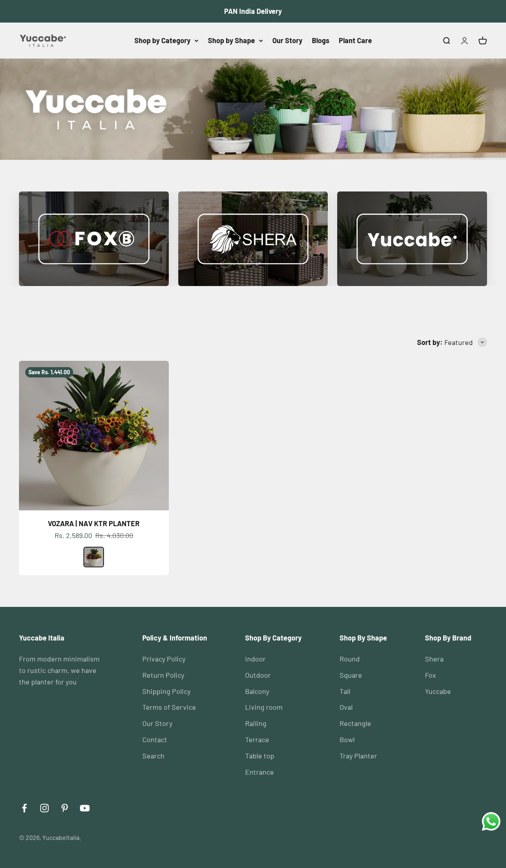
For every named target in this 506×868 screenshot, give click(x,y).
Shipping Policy (166, 691)
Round (350, 658)
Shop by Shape (231, 40)
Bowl (347, 739)
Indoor (255, 658)
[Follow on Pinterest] (64, 808)
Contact (154, 739)
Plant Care (355, 40)
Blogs (320, 40)
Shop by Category (162, 40)
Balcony (257, 691)
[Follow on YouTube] (84, 808)
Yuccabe (438, 691)
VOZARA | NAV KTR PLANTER (94, 523)
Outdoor (258, 675)
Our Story (287, 40)
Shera (434, 658)
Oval (346, 707)
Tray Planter (358, 755)
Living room (264, 707)
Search (153, 755)
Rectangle (355, 723)
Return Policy (163, 675)
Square (351, 675)
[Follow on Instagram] (44, 808)
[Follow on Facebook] (24, 808)
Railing (255, 723)
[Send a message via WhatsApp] (491, 821)
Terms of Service (169, 707)
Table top (259, 755)
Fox (430, 675)
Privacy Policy (163, 658)
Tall (345, 691)
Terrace (257, 739)
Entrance (259, 772)
